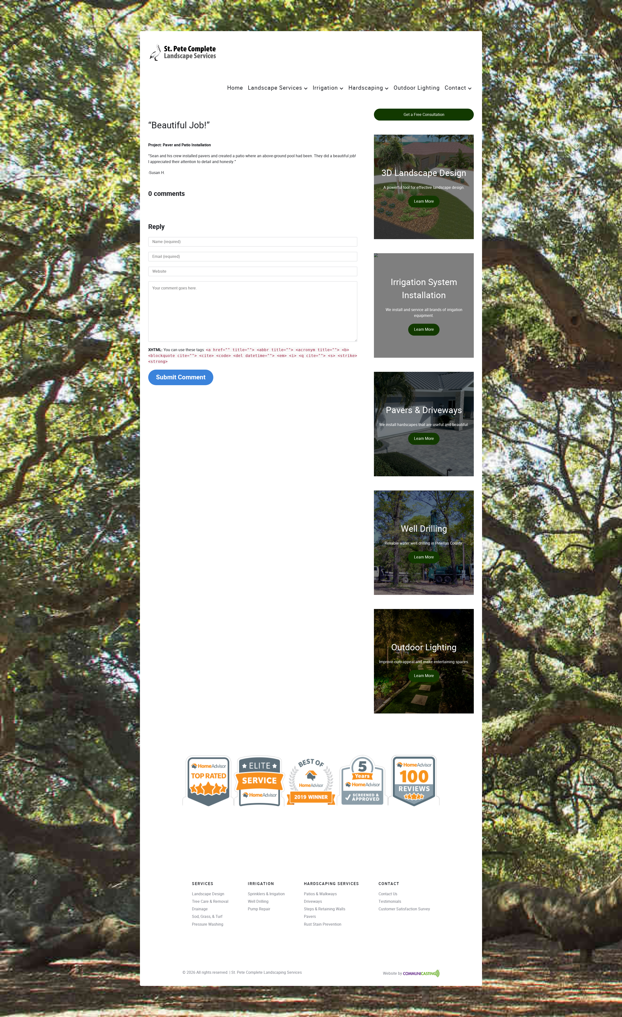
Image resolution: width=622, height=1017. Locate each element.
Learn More (424, 201)
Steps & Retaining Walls (324, 909)
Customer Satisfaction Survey (404, 909)
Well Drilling (258, 901)
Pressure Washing (207, 924)
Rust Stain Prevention (322, 924)
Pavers (310, 916)
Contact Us (388, 894)
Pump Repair (259, 909)
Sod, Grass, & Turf (207, 916)
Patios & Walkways (320, 894)
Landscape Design (208, 894)
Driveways (313, 901)
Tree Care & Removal (210, 901)
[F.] (184, 52)
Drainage (200, 909)
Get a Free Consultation (424, 114)
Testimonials (390, 901)
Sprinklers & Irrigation (266, 894)
